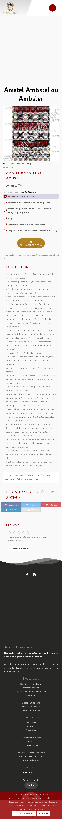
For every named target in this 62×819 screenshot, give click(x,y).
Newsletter (31, 730)
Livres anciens (31, 695)
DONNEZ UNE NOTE (19, 548)
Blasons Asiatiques (31, 710)
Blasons (11, 163)
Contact (31, 785)
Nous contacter (31, 745)
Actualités (31, 726)
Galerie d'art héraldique (31, 683)
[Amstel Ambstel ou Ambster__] (31, 133)
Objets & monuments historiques (31, 691)
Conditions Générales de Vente (31, 752)
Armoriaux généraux (31, 687)
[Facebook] (27, 575)
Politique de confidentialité (31, 756)
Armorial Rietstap (24, 163)
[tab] (31, 477)
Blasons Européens (31, 702)
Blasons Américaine (31, 706)
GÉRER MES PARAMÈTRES (24, 813)
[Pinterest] (34, 575)
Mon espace (31, 741)
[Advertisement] (31, 48)
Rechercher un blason (31, 737)
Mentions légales (31, 760)
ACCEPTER (43, 813)
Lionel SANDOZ (31, 722)
